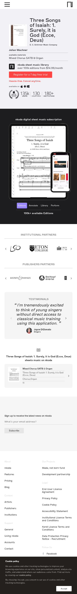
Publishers (10, 508)
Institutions (10, 514)
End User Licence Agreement (52, 490)
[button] (5, 249)
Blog (6, 487)
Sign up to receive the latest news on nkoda (28, 415)
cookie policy (25, 575)
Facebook (52, 553)
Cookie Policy (49, 504)
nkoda (7, 468)
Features (9, 474)
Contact (8, 548)
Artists (8, 502)
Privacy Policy (49, 498)
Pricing (8, 480)
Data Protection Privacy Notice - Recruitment (55, 537)
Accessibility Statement (55, 511)
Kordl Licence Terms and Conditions (55, 528)
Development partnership (56, 474)
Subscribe (14, 430)
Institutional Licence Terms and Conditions (57, 519)
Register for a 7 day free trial (30, 74)
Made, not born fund (53, 468)
